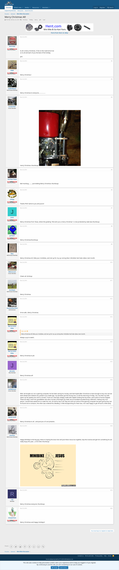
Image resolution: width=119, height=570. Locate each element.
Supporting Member (10, 10)
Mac (12, 254)
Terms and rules (89, 556)
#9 (111, 244)
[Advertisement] (66, 44)
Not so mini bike (12, 327)
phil (40, 20)
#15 (111, 361)
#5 (111, 169)
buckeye (12, 290)
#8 (111, 226)
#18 (111, 426)
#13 (111, 317)
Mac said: (23, 331)
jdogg (12, 199)
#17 (111, 407)
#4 (111, 97)
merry (36, 20)
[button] (23, 7)
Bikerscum (12, 272)
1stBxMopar (12, 88)
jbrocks (12, 371)
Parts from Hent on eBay (59, 33)
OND (12, 70)
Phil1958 (8, 20)
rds (12, 500)
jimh (12, 217)
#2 (111, 61)
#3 (111, 79)
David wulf (12, 417)
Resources (35, 7)
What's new (17, 7)
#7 (111, 208)
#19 (111, 490)
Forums (8, 7)
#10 (111, 262)
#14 (111, 342)
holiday (31, 20)
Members (45, 7)
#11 (111, 280)
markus (12, 435)
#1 (111, 37)
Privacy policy (99, 556)
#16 (111, 380)
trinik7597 (12, 107)
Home (109, 556)
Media (27, 7)
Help (105, 556)
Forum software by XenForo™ (59, 559)
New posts (20, 10)
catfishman (12, 389)
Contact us (81, 556)
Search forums (29, 10)
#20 (111, 508)
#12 (111, 298)
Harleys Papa (12, 179)
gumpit (12, 235)
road (44, 20)
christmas (25, 20)
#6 (111, 190)
